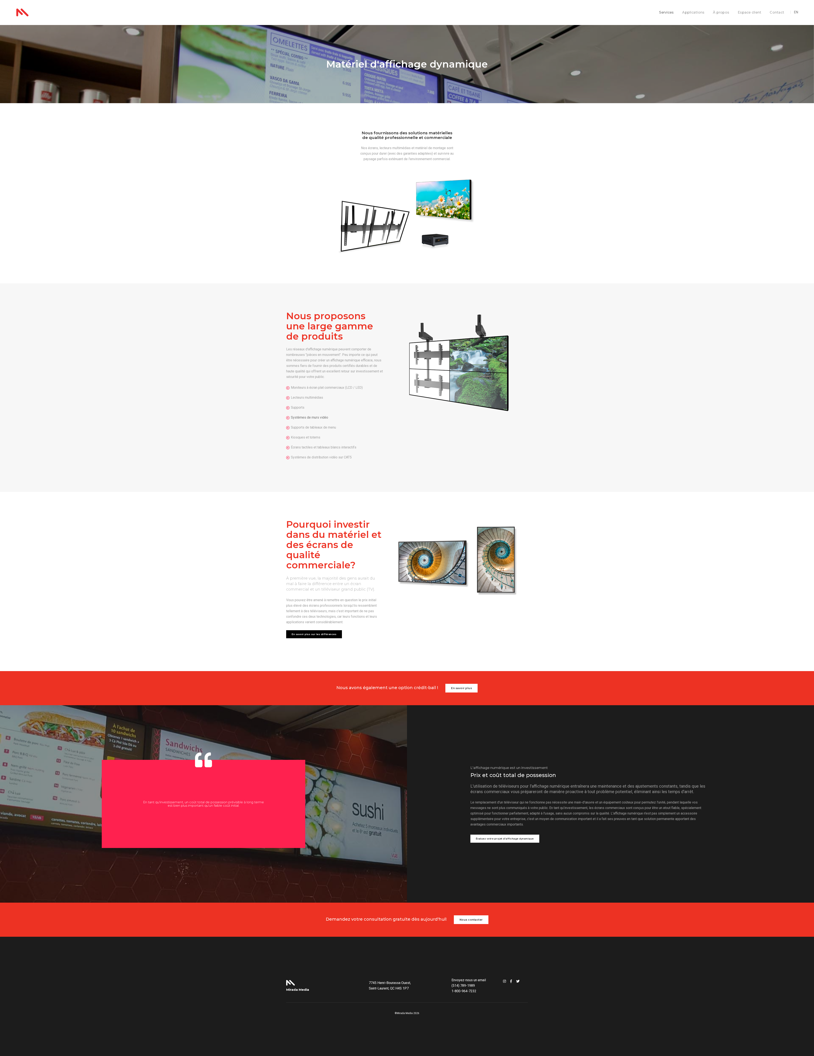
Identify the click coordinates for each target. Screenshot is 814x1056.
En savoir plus (461, 688)
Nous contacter (471, 919)
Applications (693, 12)
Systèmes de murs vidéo (309, 417)
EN (796, 12)
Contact (777, 12)
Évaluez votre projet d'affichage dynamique (505, 838)
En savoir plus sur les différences (314, 634)
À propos (721, 12)
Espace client (749, 12)
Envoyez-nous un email (469, 980)
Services (666, 12)
